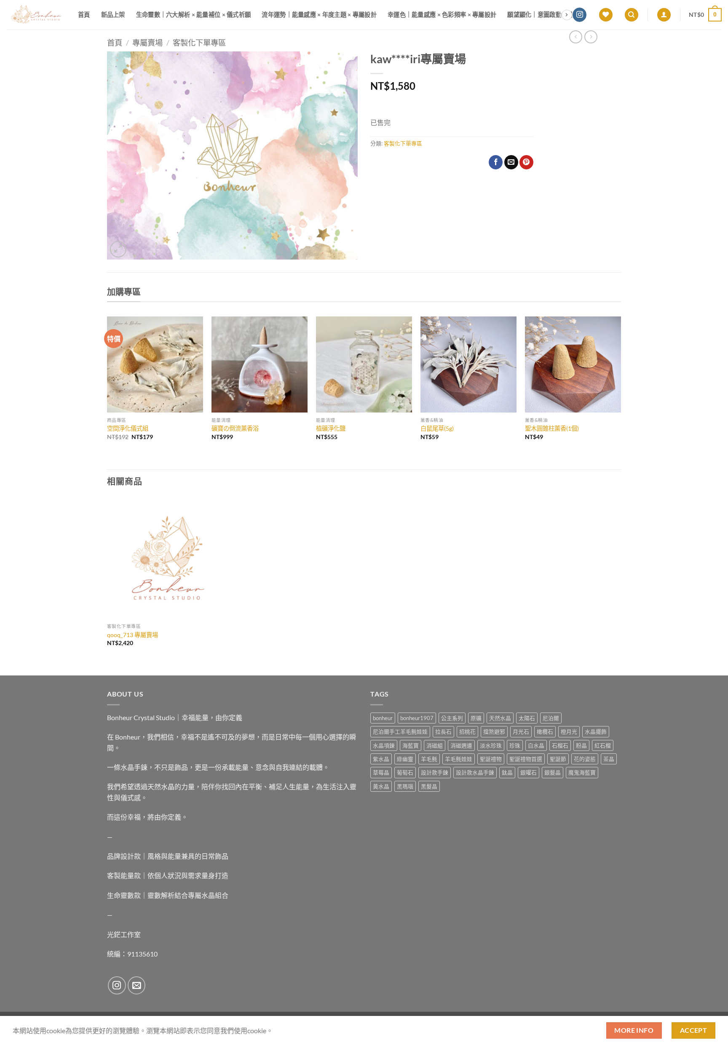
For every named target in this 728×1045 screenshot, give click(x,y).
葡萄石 (405, 772)
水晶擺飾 (596, 731)
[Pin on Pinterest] (526, 162)
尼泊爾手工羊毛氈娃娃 (400, 731)
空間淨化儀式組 (127, 428)
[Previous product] (590, 36)
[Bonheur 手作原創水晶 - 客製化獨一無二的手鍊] (35, 14)
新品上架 (113, 14)
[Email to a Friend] (511, 162)
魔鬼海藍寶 (582, 772)
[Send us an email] (137, 985)
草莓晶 (381, 772)
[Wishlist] (606, 15)
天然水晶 (500, 718)
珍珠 (514, 745)
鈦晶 (507, 772)
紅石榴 (602, 745)
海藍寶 (410, 745)
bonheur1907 (417, 718)
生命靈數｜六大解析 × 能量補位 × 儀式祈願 (193, 14)
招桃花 (467, 731)
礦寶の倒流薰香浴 (235, 428)
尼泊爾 (551, 718)
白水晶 (536, 745)
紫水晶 (381, 759)
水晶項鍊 (384, 745)
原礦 (476, 718)
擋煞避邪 (494, 731)
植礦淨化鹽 (330, 428)
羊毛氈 (429, 759)
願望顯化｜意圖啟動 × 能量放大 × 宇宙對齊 (564, 14)
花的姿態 (585, 759)
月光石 (521, 731)
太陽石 (527, 718)
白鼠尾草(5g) (437, 428)
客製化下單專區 (199, 42)
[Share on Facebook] (496, 162)
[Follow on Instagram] (579, 15)
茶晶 (608, 759)
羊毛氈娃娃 (458, 759)
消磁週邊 (461, 745)
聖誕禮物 (491, 759)
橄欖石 (545, 731)
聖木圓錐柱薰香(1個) (552, 428)
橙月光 (569, 731)
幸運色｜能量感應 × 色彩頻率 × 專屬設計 (442, 14)
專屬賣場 (147, 42)
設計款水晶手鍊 (475, 772)
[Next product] (575, 36)
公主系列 (452, 718)
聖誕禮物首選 (525, 759)
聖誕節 (558, 759)
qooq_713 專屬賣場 (132, 634)
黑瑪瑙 (405, 786)
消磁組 (434, 745)
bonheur (383, 718)
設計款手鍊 (434, 772)
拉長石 (443, 731)
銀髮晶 (552, 772)
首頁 (84, 14)
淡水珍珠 (491, 745)
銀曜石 (528, 772)
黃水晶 (381, 786)
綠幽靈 (405, 759)
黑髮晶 (429, 786)
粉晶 (581, 745)
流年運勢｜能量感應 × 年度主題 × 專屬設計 (319, 14)
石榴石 (560, 745)
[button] (664, 15)
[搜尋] (631, 15)
